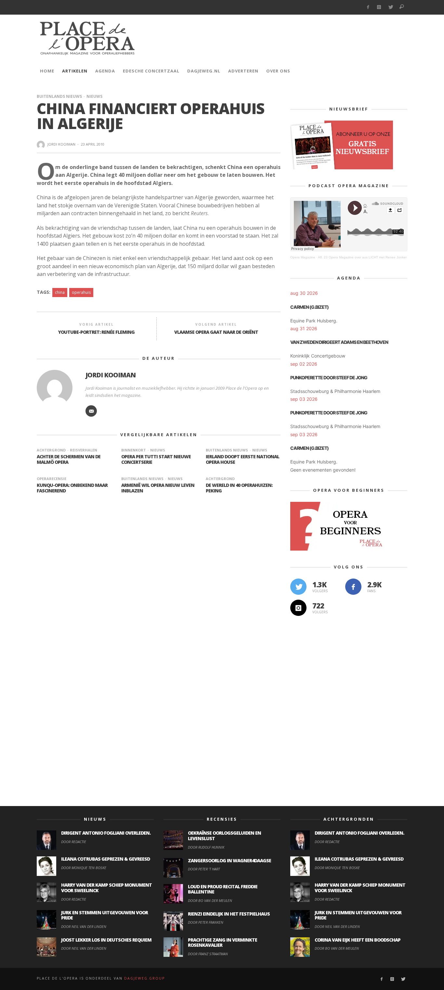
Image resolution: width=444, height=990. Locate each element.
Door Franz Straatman (208, 953)
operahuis (81, 292)
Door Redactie (73, 841)
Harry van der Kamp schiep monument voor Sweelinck (106, 887)
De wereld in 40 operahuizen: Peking (239, 488)
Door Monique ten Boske (83, 867)
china (60, 292)
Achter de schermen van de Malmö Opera (68, 459)
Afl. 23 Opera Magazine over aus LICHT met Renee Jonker (362, 257)
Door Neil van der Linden (83, 926)
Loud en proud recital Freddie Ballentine (222, 889)
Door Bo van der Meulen (210, 900)
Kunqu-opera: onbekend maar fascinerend (72, 488)
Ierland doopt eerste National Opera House (242, 459)
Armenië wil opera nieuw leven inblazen (157, 488)
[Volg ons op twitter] (298, 587)
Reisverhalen (83, 450)
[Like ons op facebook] (353, 587)
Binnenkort (133, 450)
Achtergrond (51, 450)
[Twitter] (390, 7)
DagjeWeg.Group (144, 978)
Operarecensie (51, 478)
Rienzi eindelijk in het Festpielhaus (229, 914)
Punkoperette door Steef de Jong (328, 377)
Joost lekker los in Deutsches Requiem (106, 940)
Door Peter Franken (205, 922)
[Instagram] (379, 7)
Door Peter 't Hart (204, 868)
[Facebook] (367, 7)
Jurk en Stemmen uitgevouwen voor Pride (104, 915)
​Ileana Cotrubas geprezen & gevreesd (105, 859)
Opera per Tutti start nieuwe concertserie (156, 459)
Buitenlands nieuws (59, 96)
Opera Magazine (302, 257)
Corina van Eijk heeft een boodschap (357, 940)
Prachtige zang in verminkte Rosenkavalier (222, 942)
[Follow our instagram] (298, 608)
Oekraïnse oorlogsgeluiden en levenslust (224, 835)
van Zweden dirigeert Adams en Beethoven (339, 342)
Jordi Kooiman (61, 144)
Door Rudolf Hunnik (206, 847)
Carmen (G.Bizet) (309, 307)
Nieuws (94, 96)
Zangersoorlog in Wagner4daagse (229, 860)
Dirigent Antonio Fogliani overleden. (105, 833)
